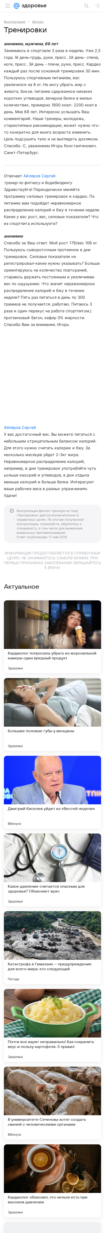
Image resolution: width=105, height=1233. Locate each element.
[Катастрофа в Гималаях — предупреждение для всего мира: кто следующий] (52, 947)
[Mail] (17, 6)
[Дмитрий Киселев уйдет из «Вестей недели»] (52, 792)
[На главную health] (33, 6)
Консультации (14, 22)
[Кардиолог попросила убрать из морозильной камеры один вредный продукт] (52, 636)
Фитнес (38, 22)
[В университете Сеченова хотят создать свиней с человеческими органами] (52, 1103)
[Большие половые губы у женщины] (52, 714)
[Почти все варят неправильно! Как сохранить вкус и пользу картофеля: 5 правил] (52, 1025)
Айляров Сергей (39, 175)
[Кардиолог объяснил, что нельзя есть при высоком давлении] (52, 1180)
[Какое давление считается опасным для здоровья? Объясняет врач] (52, 869)
